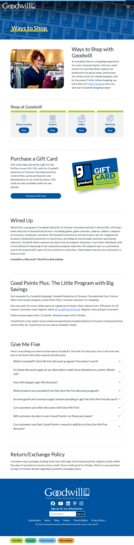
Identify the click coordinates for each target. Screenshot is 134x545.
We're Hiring (66, 540)
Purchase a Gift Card (36, 196)
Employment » (34, 520)
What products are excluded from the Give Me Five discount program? (56, 390)
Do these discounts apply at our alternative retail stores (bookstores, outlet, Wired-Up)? (64, 371)
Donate (30, 540)
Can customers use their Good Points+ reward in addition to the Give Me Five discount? (60, 426)
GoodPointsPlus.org (69, 309)
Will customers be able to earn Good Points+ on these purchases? (53, 416)
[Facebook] (53, 504)
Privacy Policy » (98, 520)
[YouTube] (60, 504)
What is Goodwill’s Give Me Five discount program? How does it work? (55, 361)
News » (47, 520)
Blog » (57, 520)
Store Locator (47, 540)
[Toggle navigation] (128, 6)
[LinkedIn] (68, 504)
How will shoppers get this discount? (35, 382)
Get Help (16, 540)
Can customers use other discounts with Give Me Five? (46, 407)
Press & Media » (81, 520)
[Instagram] (81, 504)
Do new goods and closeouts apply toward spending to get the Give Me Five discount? (65, 399)
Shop (23, 130)
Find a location (96, 83)
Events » (67, 520)
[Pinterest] (74, 504)
